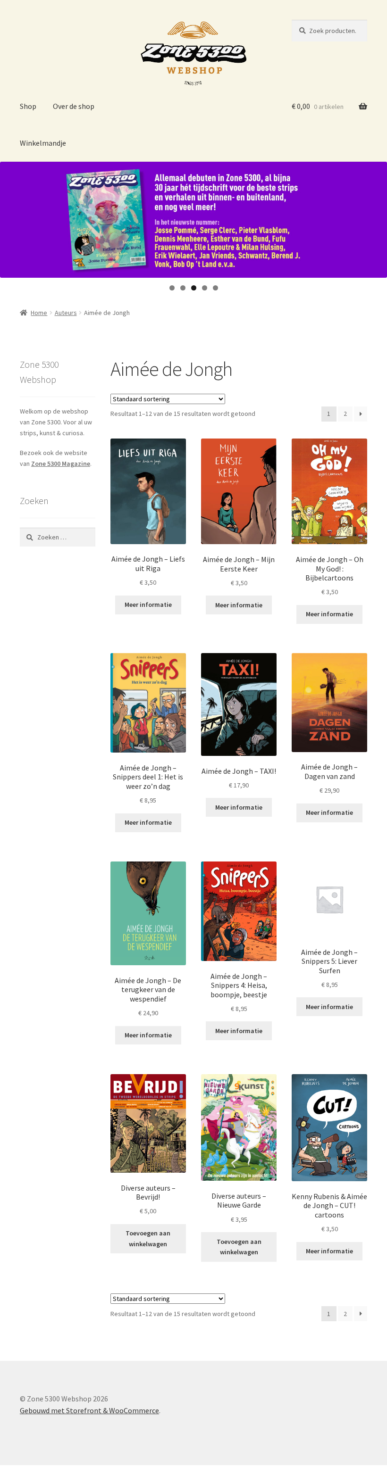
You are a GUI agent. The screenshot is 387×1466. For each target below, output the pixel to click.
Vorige (12, 217)
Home (39, 312)
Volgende (375, 217)
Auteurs (66, 312)
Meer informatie (148, 604)
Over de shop (73, 106)
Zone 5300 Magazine (60, 463)
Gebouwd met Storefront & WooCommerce (89, 1410)
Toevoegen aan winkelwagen (148, 1238)
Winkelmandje (43, 143)
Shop (28, 106)
